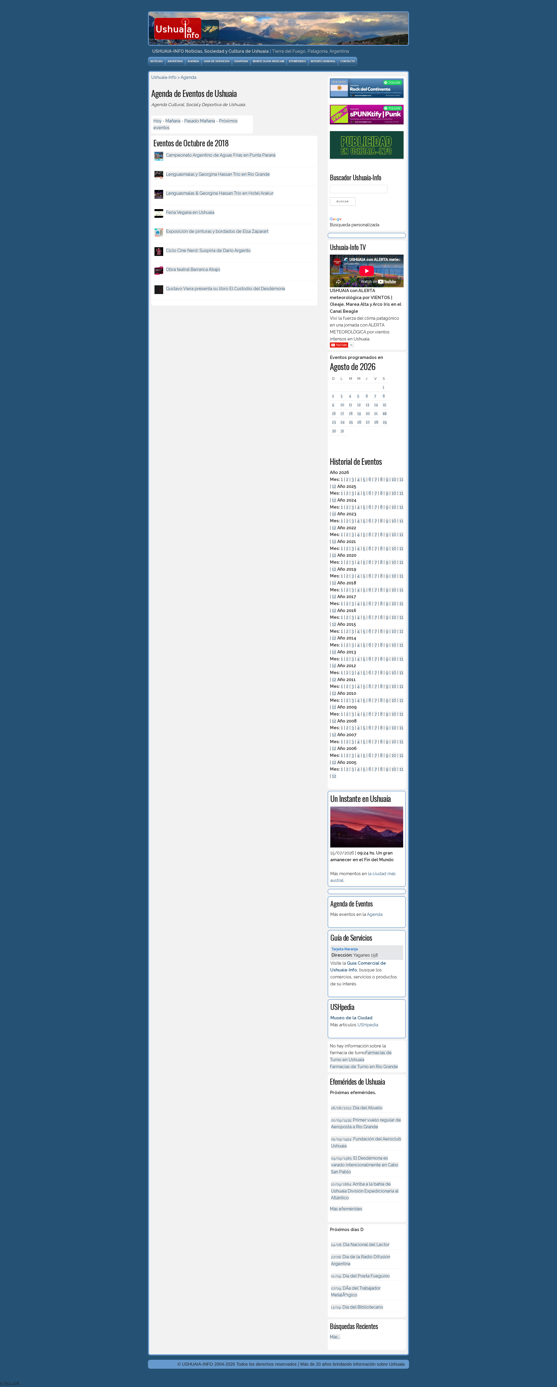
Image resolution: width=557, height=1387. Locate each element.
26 (359, 422)
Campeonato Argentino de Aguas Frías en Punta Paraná (220, 155)
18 (351, 413)
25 (351, 422)
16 (334, 413)
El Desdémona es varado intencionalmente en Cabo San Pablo (364, 1164)
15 (384, 405)
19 (359, 413)
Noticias (156, 61)
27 (368, 422)
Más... (335, 1337)
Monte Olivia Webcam (268, 61)
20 (368, 413)
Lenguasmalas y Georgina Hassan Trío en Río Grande (218, 174)
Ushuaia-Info (163, 77)
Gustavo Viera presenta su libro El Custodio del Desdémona (225, 288)
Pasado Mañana (199, 120)
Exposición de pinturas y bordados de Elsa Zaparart (217, 231)
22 (385, 413)
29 (385, 422)
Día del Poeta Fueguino (360, 1276)
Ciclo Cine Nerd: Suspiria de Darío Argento (208, 250)
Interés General (323, 61)
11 (350, 405)
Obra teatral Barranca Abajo (193, 269)
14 (376, 405)
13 (367, 405)
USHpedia (241, 61)
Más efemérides (346, 1208)
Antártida (175, 61)
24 (343, 422)
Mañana (172, 120)
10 (342, 405)
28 (376, 422)
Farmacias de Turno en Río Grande (364, 1066)
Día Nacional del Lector (360, 1244)
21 (376, 413)
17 (342, 413)
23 (334, 422)
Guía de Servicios (217, 61)
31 (342, 431)
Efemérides (297, 61)
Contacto (347, 61)
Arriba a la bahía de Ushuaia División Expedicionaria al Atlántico (365, 1190)
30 (334, 431)
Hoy (157, 120)
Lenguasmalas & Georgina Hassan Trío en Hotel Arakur (219, 193)
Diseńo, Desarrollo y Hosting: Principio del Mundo (197, 1376)
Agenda (193, 61)
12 (359, 405)
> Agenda (187, 77)
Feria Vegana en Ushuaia (190, 212)
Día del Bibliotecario (357, 1307)
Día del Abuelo (357, 1107)
